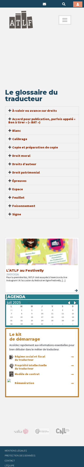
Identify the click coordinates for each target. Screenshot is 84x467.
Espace (17, 189)
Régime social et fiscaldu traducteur (30, 358)
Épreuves (19, 181)
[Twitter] (12, 4)
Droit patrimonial (26, 172)
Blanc (16, 130)
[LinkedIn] (19, 4)
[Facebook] (6, 4)
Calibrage (19, 139)
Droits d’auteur (24, 164)
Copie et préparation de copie (35, 147)
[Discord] (37, 4)
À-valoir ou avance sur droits (34, 110)
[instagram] (25, 4)
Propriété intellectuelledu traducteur (31, 366)
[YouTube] (31, 4)
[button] (42, 110)
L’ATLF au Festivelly (25, 270)
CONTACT (10, 460)
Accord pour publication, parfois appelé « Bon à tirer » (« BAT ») (41, 120)
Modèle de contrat (27, 374)
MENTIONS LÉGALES (16, 450)
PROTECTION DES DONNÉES (20, 455)
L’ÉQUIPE (9, 465)
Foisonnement (23, 206)
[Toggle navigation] (64, 20)
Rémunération (24, 383)
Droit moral (21, 156)
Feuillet (18, 197)
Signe (16, 214)
